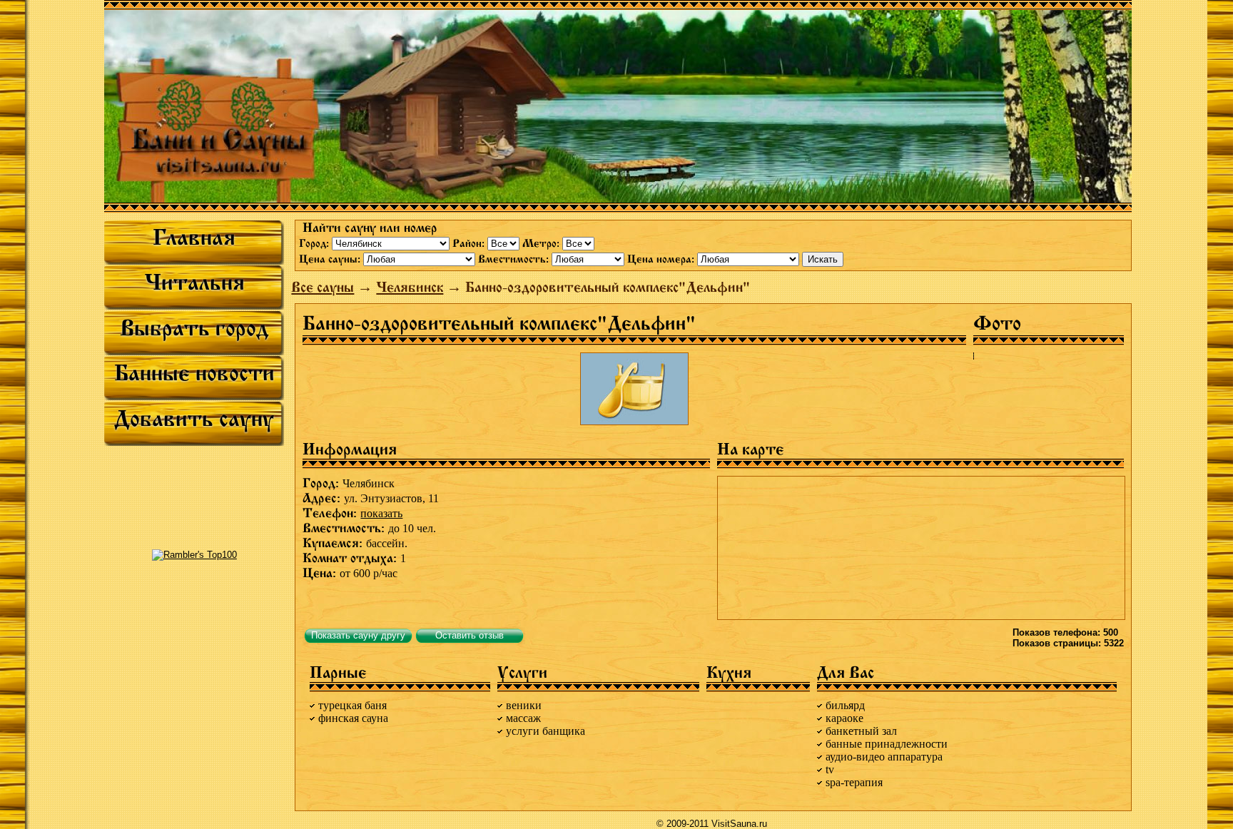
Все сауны (322, 287)
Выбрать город (194, 328)
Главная (194, 237)
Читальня (194, 282)
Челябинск (409, 287)
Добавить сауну (194, 418)
